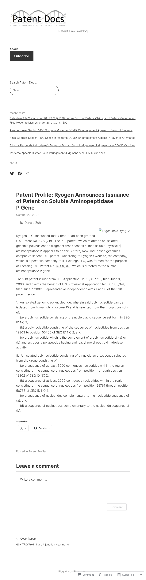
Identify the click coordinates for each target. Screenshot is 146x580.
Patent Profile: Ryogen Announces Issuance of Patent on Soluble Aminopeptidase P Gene (72, 201)
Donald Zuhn (33, 223)
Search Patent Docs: (23, 82)
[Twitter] (12, 173)
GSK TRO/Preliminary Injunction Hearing (40, 544)
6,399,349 (63, 266)
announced (42, 236)
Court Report (28, 538)
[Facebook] (19, 173)
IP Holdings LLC (73, 261)
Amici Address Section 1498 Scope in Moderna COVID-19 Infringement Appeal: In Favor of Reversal (71, 130)
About (14, 48)
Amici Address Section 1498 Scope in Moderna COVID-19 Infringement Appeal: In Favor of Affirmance (72, 137)
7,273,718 (45, 241)
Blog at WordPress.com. (73, 571)
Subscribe (21, 56)
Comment (117, 507)
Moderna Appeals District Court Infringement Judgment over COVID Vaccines (57, 152)
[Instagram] (27, 173)
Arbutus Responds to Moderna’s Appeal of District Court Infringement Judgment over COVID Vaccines (72, 145)
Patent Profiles (38, 451)
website (100, 256)
